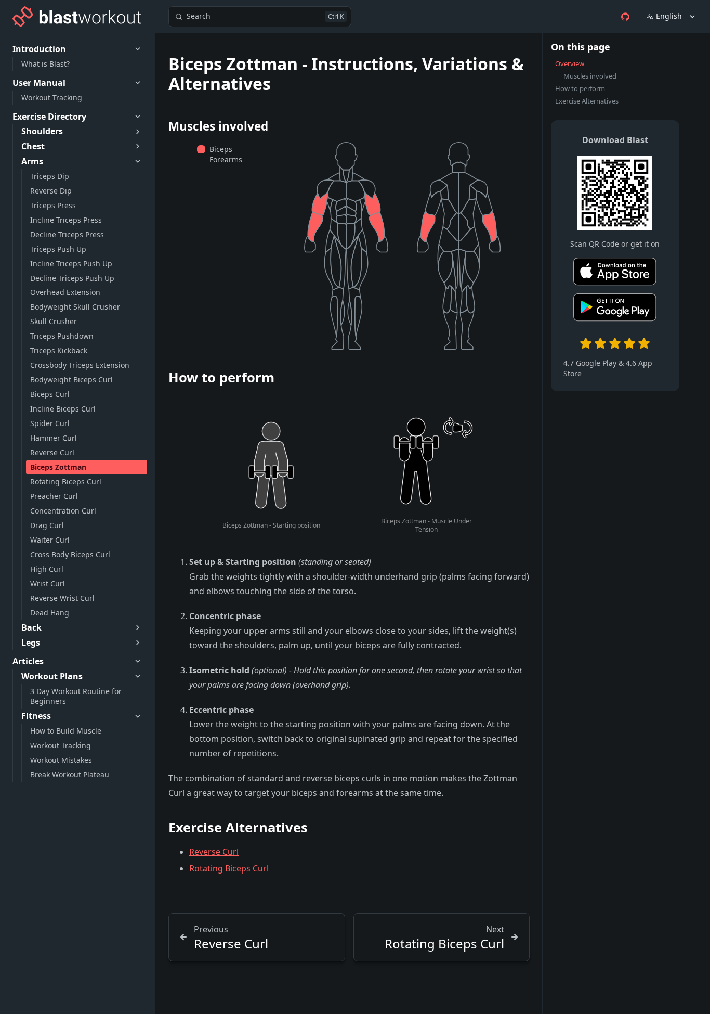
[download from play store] (614, 309)
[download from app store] (614, 273)
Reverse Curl (214, 851)
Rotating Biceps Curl (229, 868)
